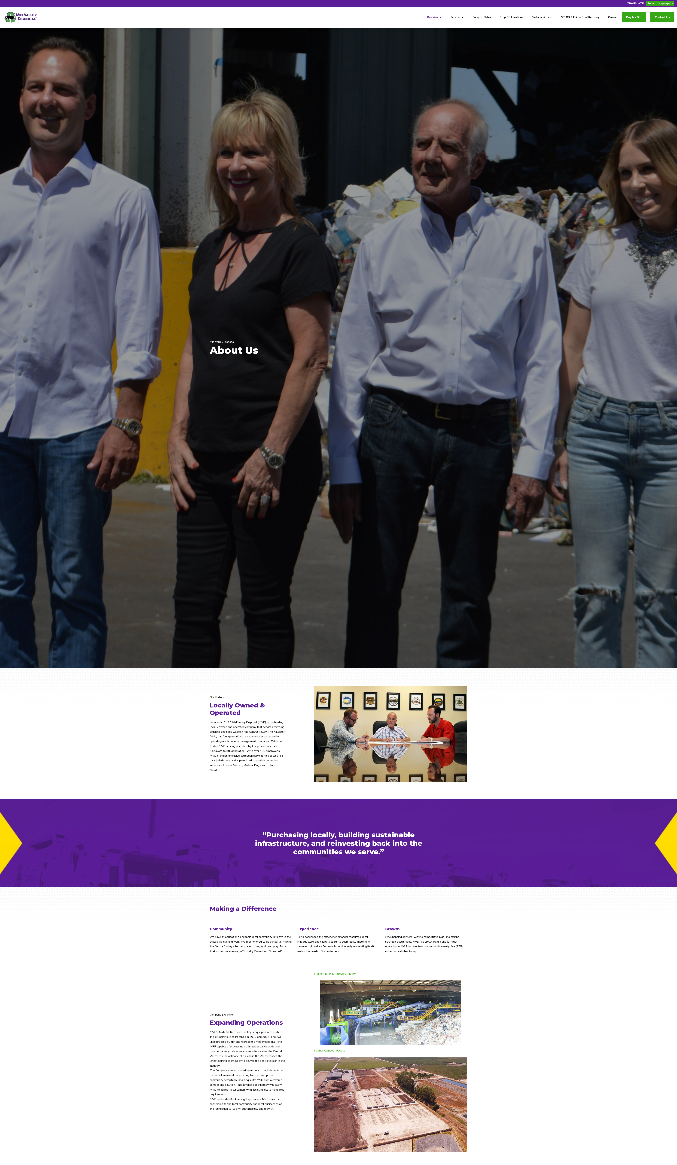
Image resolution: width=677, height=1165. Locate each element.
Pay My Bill (634, 17)
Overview (432, 17)
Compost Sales (481, 17)
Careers (612, 17)
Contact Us (662, 17)
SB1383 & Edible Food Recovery (580, 17)
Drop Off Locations (511, 17)
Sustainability (540, 17)
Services (455, 17)
